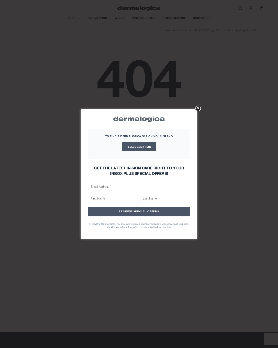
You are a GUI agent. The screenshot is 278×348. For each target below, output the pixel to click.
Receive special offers (139, 211)
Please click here (139, 146)
